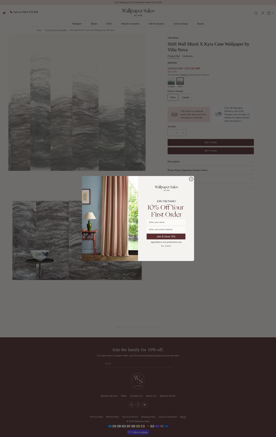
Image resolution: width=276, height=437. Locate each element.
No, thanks (166, 246)
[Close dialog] (191, 179)
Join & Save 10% (166, 236)
